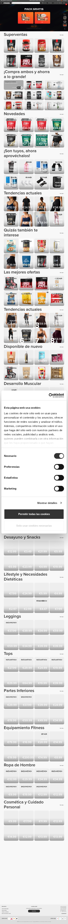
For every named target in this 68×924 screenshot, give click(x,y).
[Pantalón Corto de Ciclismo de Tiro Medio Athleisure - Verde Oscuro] (57, 702)
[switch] (59, 467)
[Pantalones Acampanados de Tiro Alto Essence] (26, 627)
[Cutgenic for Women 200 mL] (42, 833)
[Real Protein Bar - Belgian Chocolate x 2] (57, 298)
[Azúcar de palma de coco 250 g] (57, 590)
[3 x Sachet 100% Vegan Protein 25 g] (42, 140)
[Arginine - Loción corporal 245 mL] (11, 833)
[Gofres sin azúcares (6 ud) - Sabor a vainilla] (11, 246)
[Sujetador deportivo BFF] (11, 204)
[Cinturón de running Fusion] (42, 739)
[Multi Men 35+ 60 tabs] (42, 167)
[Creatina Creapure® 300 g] (11, 61)
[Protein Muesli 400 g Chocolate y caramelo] (11, 357)
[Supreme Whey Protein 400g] (11, 140)
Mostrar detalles (47, 502)
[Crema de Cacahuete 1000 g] (42, 45)
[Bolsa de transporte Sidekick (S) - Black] (57, 754)
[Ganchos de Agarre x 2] (57, 167)
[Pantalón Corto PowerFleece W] (57, 717)
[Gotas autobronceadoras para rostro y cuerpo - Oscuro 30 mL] (42, 818)
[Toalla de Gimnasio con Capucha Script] (57, 791)
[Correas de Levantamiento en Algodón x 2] (26, 739)
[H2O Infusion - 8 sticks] (26, 298)
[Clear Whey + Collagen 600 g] (26, 246)
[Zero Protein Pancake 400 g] (11, 45)
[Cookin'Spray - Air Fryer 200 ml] (57, 548)
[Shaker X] (11, 167)
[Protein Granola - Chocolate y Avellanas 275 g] (57, 61)
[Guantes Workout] (42, 182)
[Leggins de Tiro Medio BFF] (57, 219)
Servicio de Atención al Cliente (6, 913)
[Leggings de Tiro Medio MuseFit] (42, 219)
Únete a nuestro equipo (5, 908)
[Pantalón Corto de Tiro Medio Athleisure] (11, 717)
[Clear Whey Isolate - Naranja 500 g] (42, 298)
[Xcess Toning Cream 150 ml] (57, 833)
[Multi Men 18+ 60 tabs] (11, 182)
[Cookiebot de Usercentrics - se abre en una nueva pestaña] (49, 395)
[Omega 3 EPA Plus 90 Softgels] (57, 246)
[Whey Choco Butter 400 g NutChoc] (26, 45)
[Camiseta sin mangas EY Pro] (26, 776)
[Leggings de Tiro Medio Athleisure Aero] (26, 643)
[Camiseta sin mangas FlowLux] (42, 664)
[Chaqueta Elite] (26, 680)
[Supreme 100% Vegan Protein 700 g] (57, 125)
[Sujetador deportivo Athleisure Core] (11, 680)
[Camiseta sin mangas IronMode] (26, 791)
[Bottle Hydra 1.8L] (11, 754)
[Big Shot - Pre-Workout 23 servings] (26, 283)
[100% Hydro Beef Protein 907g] (11, 219)
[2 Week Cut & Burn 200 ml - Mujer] (26, 833)
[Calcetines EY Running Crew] (42, 791)
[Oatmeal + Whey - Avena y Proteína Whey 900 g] (26, 590)
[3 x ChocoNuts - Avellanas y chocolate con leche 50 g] (42, 605)
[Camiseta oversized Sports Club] (57, 140)
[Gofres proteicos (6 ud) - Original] (42, 590)
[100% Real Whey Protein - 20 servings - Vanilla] (42, 125)
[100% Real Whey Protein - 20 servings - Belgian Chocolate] (26, 125)
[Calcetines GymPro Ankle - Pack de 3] (26, 182)
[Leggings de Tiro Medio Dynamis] (57, 643)
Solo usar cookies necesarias (34, 525)
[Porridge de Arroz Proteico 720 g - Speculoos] (42, 548)
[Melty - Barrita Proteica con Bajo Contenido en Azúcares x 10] (11, 298)
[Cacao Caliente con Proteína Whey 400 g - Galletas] (26, 563)
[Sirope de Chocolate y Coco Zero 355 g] (26, 548)
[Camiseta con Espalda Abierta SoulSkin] (26, 204)
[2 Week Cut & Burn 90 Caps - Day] (42, 373)
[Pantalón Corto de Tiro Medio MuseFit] (11, 261)
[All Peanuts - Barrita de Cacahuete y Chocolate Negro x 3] (57, 373)
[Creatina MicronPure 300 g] (57, 261)
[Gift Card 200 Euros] (26, 754)
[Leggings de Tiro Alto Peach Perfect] (57, 320)
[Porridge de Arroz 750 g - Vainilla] (11, 590)
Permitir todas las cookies (34, 514)
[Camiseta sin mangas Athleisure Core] (57, 664)
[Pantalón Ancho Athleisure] (42, 717)
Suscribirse (34, 911)
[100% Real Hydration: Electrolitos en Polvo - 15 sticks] (26, 261)
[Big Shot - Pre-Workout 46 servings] (26, 61)
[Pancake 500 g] (42, 246)
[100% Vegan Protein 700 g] (26, 140)
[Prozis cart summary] (63, 3)
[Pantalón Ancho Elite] (26, 717)
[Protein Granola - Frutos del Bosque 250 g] (42, 563)
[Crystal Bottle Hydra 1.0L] (26, 167)
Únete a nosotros (4, 910)
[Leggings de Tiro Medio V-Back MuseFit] (11, 643)
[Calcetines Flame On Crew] (11, 791)
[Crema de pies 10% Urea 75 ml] (11, 818)
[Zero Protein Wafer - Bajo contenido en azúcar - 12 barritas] (11, 283)
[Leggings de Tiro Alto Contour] (26, 320)
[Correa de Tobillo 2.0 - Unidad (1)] (57, 739)
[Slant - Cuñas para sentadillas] (42, 754)
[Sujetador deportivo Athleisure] (26, 219)
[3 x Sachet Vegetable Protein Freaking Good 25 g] (11, 605)
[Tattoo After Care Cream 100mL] (26, 818)
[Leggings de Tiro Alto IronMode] (42, 643)
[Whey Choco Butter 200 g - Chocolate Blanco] (11, 563)
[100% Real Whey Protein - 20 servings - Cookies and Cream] (11, 125)
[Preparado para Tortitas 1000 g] (57, 563)
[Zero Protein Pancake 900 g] (57, 45)
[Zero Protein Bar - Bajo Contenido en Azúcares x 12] (11, 373)
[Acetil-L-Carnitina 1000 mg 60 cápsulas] (42, 357)
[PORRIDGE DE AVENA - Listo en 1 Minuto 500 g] (26, 605)
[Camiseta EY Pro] (57, 776)
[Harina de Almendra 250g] (26, 373)
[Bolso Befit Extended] (11, 739)
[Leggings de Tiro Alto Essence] (11, 627)
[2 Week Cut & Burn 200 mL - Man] (57, 818)
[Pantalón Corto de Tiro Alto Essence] (11, 702)
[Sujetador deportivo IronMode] (42, 680)
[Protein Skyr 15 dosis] (57, 283)
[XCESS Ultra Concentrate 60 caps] (42, 61)
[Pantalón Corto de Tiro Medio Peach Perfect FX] (11, 320)
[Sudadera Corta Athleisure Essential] (57, 680)
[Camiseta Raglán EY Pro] (42, 776)
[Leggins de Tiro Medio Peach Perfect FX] (11, 335)
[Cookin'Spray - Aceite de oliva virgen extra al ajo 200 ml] (26, 357)
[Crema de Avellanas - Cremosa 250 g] (11, 548)
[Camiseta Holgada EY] (26, 664)
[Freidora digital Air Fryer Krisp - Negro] (57, 182)
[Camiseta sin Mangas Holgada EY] (11, 664)
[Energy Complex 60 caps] (57, 357)
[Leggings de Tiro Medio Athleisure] (57, 204)
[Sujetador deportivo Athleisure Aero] (42, 204)
